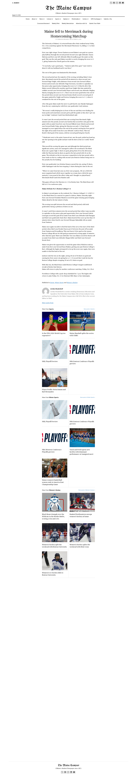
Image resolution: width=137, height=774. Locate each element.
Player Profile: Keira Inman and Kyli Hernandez (54, 390)
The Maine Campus (68, 8)
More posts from (47, 303)
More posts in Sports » (89, 309)
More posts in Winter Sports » (87, 397)
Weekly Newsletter (68, 23)
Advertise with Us (81, 23)
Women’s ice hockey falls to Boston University (52, 574)
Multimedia (75, 19)
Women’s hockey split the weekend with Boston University (54, 545)
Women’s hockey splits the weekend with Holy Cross (80, 545)
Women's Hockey (72, 283)
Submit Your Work (94, 23)
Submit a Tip (108, 19)
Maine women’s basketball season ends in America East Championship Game (53, 482)
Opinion (65, 19)
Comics (85, 19)
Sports (57, 19)
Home (28, 19)
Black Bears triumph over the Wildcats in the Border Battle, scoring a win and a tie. (53, 516)
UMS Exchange (95, 19)
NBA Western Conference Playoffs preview (52, 450)
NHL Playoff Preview (50, 361)
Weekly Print (56, 23)
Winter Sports (59, 283)
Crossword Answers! (43, 23)
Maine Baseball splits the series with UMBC (82, 334)
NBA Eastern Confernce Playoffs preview (82, 362)
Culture (49, 19)
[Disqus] (68, 602)
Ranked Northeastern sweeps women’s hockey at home (81, 515)
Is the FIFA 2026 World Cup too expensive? (53, 334)
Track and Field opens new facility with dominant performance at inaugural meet (81, 451)
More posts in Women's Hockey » (86, 490)
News (41, 19)
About (34, 19)
